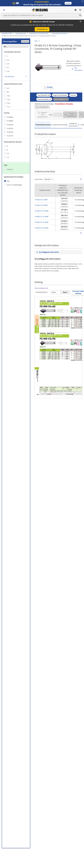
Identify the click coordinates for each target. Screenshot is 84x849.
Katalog (49, 87)
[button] (68, 3)
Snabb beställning (71, 115)
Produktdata (43, 107)
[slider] (44, 292)
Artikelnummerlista (59, 125)
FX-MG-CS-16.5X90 (41, 222)
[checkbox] (16, 56)
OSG (36, 41)
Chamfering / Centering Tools (38, 33)
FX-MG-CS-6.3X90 (41, 200)
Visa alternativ (9, 76)
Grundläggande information (49, 252)
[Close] (80, 21)
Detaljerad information (73, 124)
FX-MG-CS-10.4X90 (41, 211)
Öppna (65, 292)
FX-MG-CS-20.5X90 (41, 228)
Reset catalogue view (41, 288)
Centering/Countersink (59, 33)
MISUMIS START (7, 33)
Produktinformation (42, 125)
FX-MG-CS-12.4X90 (41, 216)
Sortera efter (71, 190)
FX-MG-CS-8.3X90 (41, 205)
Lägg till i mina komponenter (43, 115)
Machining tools (21, 33)
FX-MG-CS (10, 169)
